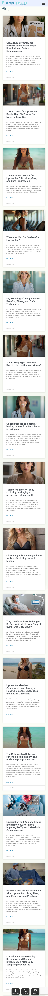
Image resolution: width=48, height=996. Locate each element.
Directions (15, 993)
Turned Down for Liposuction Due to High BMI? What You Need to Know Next (22, 114)
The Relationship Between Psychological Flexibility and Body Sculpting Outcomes (21, 757)
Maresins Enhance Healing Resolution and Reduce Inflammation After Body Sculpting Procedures (20, 960)
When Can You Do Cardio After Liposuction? (23, 239)
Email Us (35, 993)
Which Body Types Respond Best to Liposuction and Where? (23, 364)
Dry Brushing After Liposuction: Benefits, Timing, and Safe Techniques (23, 301)
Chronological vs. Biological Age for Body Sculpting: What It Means (24, 558)
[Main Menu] (43, 3)
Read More (9, 71)
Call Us (25, 993)
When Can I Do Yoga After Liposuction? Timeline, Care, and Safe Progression (21, 178)
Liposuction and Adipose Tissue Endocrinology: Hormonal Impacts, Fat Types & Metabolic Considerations (23, 826)
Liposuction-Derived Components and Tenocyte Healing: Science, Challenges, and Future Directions (22, 689)
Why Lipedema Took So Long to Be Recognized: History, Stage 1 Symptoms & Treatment (23, 624)
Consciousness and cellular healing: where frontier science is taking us (23, 426)
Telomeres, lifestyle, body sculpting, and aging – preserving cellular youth (20, 492)
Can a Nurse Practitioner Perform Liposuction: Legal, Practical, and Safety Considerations (21, 46)
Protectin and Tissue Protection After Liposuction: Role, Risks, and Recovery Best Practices (23, 893)
